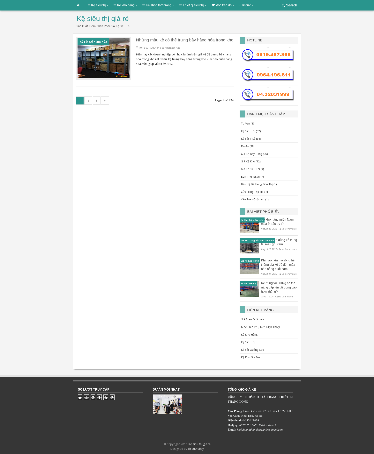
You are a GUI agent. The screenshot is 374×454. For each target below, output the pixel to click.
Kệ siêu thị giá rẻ (199, 444)
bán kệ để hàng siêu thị (257, 184)
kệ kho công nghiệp (252, 219)
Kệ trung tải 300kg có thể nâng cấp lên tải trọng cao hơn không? (279, 287)
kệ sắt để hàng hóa (93, 41)
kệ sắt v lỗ (248, 138)
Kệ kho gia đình (251, 357)
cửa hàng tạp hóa (253, 192)
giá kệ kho (248, 161)
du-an (245, 146)
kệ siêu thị (248, 131)
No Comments (288, 228)
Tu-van (245, 123)
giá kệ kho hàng (250, 260)
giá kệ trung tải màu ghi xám (257, 240)
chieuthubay (196, 448)
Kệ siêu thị (248, 342)
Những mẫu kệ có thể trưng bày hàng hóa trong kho (184, 40)
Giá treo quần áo (252, 319)
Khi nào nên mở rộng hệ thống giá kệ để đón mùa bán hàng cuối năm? (278, 265)
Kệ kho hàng (249, 334)
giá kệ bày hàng (251, 154)
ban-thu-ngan (250, 176)
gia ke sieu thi (250, 169)
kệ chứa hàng (248, 283)
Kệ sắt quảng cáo (252, 349)
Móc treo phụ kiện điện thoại (260, 327)
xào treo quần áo (253, 199)
